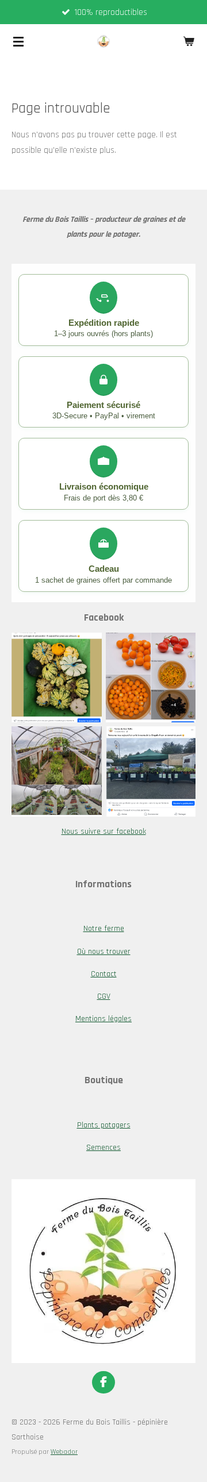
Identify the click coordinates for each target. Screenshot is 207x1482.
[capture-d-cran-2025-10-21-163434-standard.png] (57, 677)
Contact (104, 974)
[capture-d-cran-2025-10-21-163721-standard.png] (57, 772)
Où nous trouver (104, 951)
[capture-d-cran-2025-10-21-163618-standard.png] (150, 677)
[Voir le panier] (188, 41)
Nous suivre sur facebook (104, 831)
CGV (103, 996)
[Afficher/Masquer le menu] (18, 41)
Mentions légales (103, 1019)
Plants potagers (104, 1125)
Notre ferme (103, 928)
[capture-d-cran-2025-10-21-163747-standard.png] (150, 772)
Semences (103, 1147)
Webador (64, 1452)
